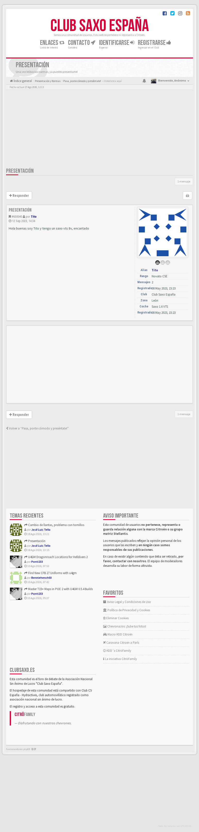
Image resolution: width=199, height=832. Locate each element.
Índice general (22, 81)
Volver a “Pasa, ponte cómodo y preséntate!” (38, 428)
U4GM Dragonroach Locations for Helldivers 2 (57, 557)
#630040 (17, 216)
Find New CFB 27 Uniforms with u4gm (52, 573)
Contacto (79, 43)
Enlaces (49, 43)
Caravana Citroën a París (122, 643)
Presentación (20, 170)
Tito (33, 216)
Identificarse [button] (114, 43)
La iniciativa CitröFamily (120, 659)
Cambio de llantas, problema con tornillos (55, 525)
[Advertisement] (99, 130)
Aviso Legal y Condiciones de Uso (128, 602)
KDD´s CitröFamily (118, 651)
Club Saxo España (99, 26)
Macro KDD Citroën (120, 634)
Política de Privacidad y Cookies (128, 610)
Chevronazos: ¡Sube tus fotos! (126, 626)
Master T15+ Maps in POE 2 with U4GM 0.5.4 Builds (60, 589)
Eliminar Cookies (117, 618)
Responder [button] (20, 196)
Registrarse (152, 43)
